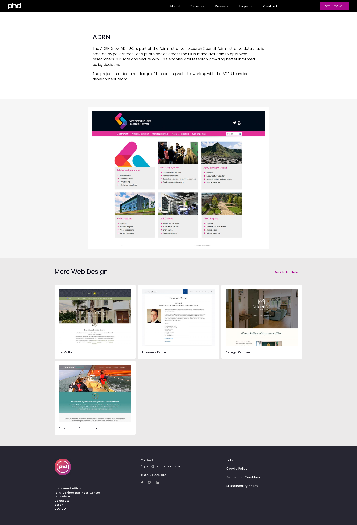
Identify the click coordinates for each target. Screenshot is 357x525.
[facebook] (142, 482)
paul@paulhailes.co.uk (162, 466)
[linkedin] (157, 482)
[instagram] (150, 482)
